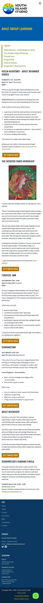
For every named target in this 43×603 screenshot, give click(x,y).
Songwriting (9, 59)
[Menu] (40, 3)
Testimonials (6, 522)
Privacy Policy (21, 593)
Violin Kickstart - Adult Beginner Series (19, 50)
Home (4, 506)
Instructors (5, 516)
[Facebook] (6, 546)
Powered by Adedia (22, 596)
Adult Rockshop (10, 63)
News (3, 519)
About (4, 509)
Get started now (11, 155)
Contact (4, 525)
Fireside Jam (9, 56)
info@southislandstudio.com (12, 492)
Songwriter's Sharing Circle (15, 66)
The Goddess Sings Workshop (16, 53)
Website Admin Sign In (21, 599)
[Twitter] (3, 546)
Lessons (4, 512)
